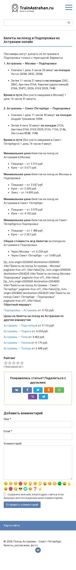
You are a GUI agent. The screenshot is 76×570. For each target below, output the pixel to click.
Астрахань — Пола (16, 337)
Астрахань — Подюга (17, 331)
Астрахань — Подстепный (20, 325)
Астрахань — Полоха (17, 342)
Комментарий (12, 443)
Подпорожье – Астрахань (20, 310)
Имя (7, 419)
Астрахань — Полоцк (17, 348)
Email (8, 431)
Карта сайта (12, 525)
